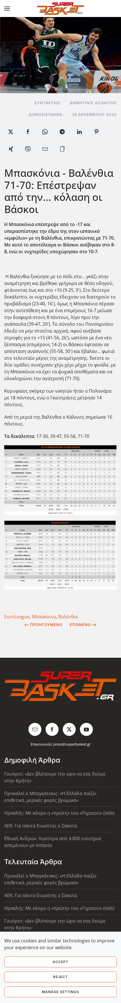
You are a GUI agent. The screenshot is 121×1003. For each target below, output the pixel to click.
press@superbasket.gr (72, 744)
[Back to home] (60, 8)
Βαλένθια (68, 617)
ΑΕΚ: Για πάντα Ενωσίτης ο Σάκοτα (40, 826)
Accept (60, 962)
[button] (7, 8)
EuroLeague (17, 617)
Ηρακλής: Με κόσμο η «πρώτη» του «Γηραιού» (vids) (59, 813)
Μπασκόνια (44, 617)
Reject (60, 977)
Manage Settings (60, 992)
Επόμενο (80, 624)
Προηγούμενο (46, 624)
